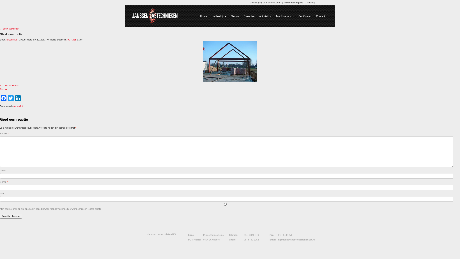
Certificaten (304, 16)
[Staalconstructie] (230, 61)
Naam (3, 170)
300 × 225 (71, 39)
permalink (18, 106)
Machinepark (283, 16)
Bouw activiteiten (9, 29)
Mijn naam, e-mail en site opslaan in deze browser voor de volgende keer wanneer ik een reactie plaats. (50, 209)
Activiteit (264, 16)
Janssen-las (11, 39)
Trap (2, 88)
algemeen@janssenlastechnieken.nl (296, 239)
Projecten (249, 16)
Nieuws (235, 16)
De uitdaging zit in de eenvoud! (265, 2)
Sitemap (311, 2)
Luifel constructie (11, 85)
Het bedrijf (217, 16)
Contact (320, 16)
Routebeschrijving (293, 2)
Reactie (4, 133)
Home (203, 16)
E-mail (4, 182)
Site (2, 193)
